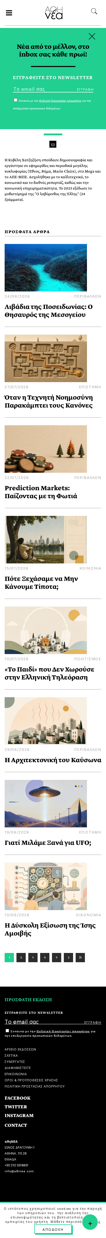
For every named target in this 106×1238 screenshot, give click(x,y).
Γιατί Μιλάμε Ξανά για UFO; (48, 842)
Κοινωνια (90, 568)
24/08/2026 (17, 296)
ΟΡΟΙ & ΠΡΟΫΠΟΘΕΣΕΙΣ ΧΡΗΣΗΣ (31, 1079)
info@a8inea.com (19, 1170)
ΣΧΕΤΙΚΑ (11, 1055)
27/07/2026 (17, 386)
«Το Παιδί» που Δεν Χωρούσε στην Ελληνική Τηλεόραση (49, 673)
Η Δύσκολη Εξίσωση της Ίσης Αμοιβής (50, 929)
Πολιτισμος (87, 658)
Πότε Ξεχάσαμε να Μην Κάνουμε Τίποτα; (41, 582)
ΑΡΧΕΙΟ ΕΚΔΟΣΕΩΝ (20, 1048)
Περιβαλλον (87, 296)
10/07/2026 (17, 658)
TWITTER (16, 1107)
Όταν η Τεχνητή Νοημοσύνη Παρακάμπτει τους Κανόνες (49, 401)
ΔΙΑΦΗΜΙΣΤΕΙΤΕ (18, 1067)
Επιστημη (90, 386)
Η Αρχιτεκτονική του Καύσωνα (53, 759)
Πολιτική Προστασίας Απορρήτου (63, 1031)
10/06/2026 (17, 914)
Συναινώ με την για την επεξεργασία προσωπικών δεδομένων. (50, 1033)
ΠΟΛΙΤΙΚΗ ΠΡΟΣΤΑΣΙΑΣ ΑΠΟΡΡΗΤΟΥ (35, 1085)
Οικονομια (88, 914)
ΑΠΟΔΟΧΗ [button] (53, 1229)
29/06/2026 (17, 749)
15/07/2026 (17, 568)
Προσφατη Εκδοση (28, 1000)
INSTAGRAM (19, 1115)
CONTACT (16, 1125)
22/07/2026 (17, 477)
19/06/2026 (17, 832)
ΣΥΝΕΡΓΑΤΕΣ (15, 1061)
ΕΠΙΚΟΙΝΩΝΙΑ (16, 1073)
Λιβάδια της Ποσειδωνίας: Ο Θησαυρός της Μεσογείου (49, 310)
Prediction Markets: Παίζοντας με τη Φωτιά (41, 492)
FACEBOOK (18, 1098)
